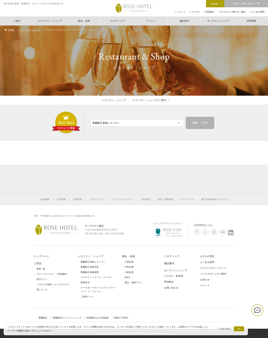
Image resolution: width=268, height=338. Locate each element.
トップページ (41, 256)
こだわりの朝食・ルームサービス (52, 284)
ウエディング (117, 20)
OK (239, 329)
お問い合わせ (171, 287)
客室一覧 (40, 269)
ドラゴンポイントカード (213, 268)
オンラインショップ (217, 20)
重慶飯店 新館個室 (90, 272)
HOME (11, 30)
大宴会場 (129, 262)
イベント (181, 12)
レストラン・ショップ (50, 20)
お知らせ (205, 279)
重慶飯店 (43, 317)
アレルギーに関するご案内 (233, 12)
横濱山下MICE (121, 317)
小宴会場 (129, 272)
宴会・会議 (84, 20)
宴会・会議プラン (133, 282)
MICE (127, 277)
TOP (259, 323)
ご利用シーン (87, 296)
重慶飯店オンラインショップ (67, 317)
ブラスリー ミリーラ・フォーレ (96, 277)
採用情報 (251, 20)
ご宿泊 (16, 20)
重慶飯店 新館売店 (90, 267)
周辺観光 (209, 12)
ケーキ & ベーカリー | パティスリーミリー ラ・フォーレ (98, 289)
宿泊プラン (41, 279)
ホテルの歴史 (207, 256)
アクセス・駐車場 (173, 276)
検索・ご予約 (200, 123)
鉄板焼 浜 (85, 282)
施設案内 (184, 20)
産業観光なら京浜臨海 (98, 317)
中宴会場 (129, 267)
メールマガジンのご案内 (213, 273)
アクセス (195, 12)
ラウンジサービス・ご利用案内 (51, 274)
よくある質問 (257, 12)
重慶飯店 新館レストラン (93, 262)
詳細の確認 (225, 328)
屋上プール (41, 289)
